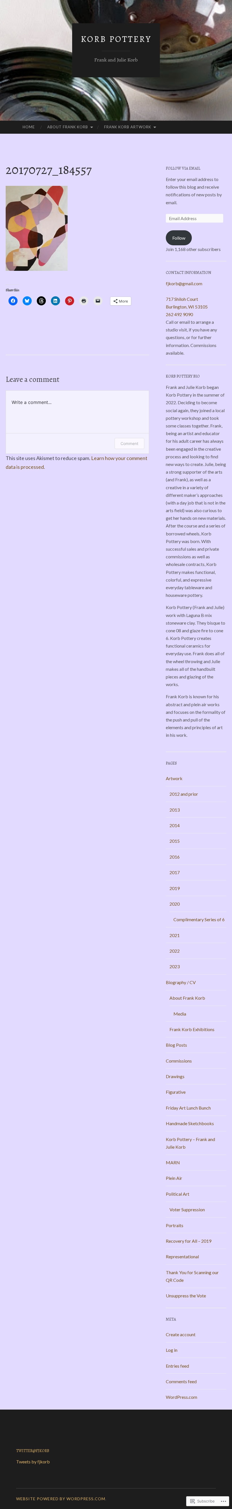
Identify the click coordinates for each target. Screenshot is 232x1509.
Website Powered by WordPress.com (60, 1498)
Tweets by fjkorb (33, 1461)
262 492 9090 (179, 314)
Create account (181, 1334)
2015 (174, 841)
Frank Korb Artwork (127, 127)
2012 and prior (183, 794)
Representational (182, 1256)
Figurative (176, 1092)
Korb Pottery (116, 39)
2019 (174, 888)
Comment (129, 443)
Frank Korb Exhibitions (191, 1029)
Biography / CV (181, 982)
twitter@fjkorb (32, 1450)
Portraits (174, 1225)
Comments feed (181, 1381)
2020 (174, 903)
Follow (178, 237)
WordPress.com (181, 1397)
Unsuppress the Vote (186, 1295)
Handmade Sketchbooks (190, 1123)
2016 (174, 856)
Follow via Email (183, 168)
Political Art (177, 1194)
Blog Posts (176, 1045)
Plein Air (174, 1178)
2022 (174, 950)
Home (29, 127)
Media (179, 1013)
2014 (174, 825)
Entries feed (177, 1365)
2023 (174, 966)
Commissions (179, 1060)
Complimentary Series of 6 (199, 919)
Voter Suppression (187, 1209)
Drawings (175, 1076)
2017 (174, 872)
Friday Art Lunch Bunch (188, 1107)
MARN (173, 1162)
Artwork (174, 778)
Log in (171, 1350)
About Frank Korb (67, 127)
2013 (174, 809)
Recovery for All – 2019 (188, 1241)
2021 (174, 935)
